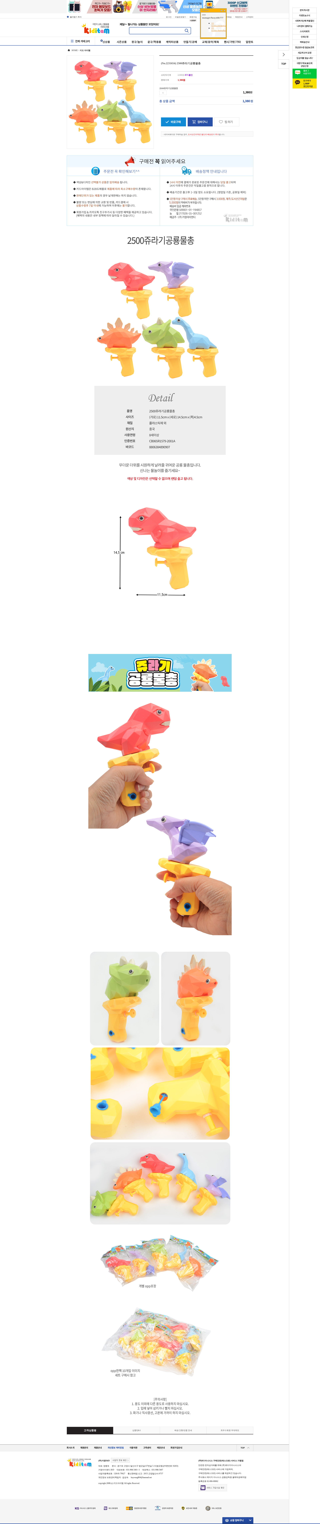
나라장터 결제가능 (304, 26)
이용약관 (134, 1447)
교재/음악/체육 (210, 42)
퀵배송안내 (304, 42)
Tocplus (205, 10)
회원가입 (193, 17)
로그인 (169, 17)
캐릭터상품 (172, 42)
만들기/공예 (190, 42)
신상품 (106, 42)
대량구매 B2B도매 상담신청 (304, 65)
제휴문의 (84, 1447)
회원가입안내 (176, 1447)
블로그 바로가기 (307, 72)
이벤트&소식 (304, 15)
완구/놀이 (137, 42)
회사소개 (70, 1447)
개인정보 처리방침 (116, 1447)
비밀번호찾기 (180, 17)
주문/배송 (228, 17)
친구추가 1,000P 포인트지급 (308, 83)
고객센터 (249, 17)
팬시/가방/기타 (232, 42)
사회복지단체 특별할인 (304, 21)
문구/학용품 (154, 42)
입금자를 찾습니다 (304, 58)
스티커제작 (304, 31)
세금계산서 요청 (305, 53)
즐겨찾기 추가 (76, 17)
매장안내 (238, 17)
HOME (75, 50)
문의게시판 (304, 10)
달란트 (249, 42)
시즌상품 (122, 42)
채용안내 (98, 1447)
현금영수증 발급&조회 (304, 47)
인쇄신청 (304, 37)
